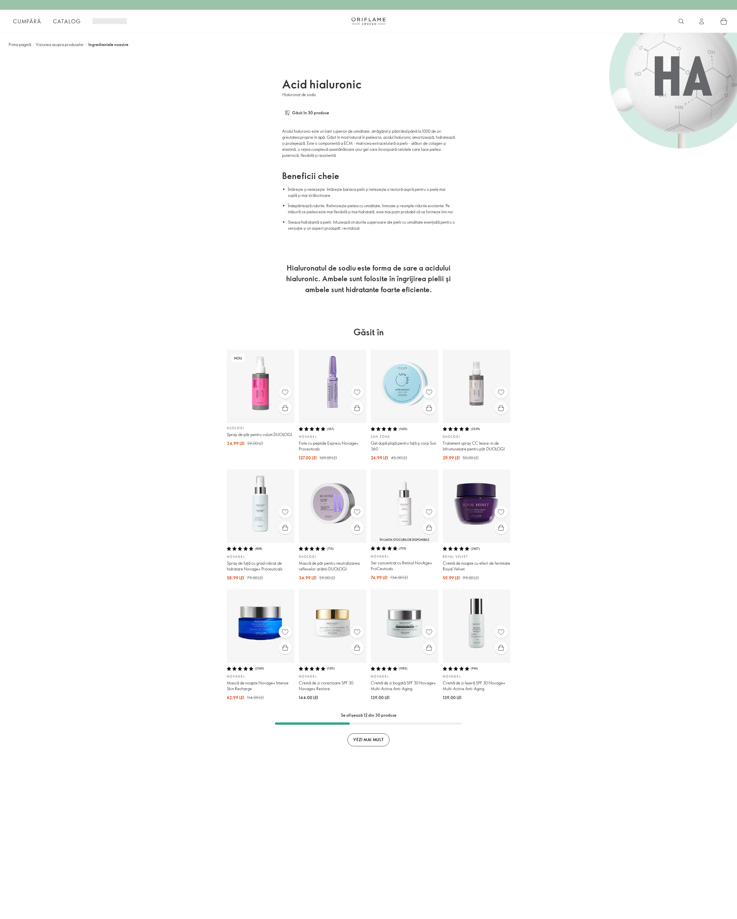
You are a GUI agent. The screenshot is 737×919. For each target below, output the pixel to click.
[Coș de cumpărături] (724, 21)
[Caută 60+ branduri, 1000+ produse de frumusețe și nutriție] (681, 21)
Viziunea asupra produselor (60, 44)
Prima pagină (20, 44)
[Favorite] (285, 392)
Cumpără (27, 21)
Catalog (67, 21)
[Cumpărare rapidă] (285, 408)
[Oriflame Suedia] (368, 21)
